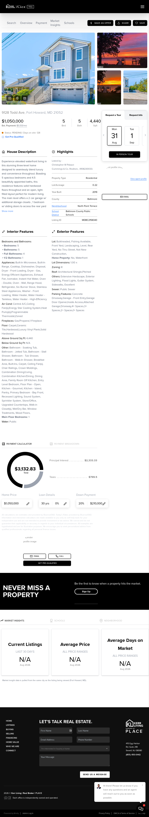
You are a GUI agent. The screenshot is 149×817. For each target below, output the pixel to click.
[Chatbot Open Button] (141, 809)
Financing (11, 738)
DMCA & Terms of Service (124, 813)
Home (9, 721)
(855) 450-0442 (133, 754)
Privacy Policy (104, 813)
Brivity (16, 813)
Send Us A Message (95, 774)
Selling (10, 733)
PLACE (39, 793)
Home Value (12, 742)
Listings (10, 725)
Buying (10, 729)
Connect (11, 750)
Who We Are (12, 746)
